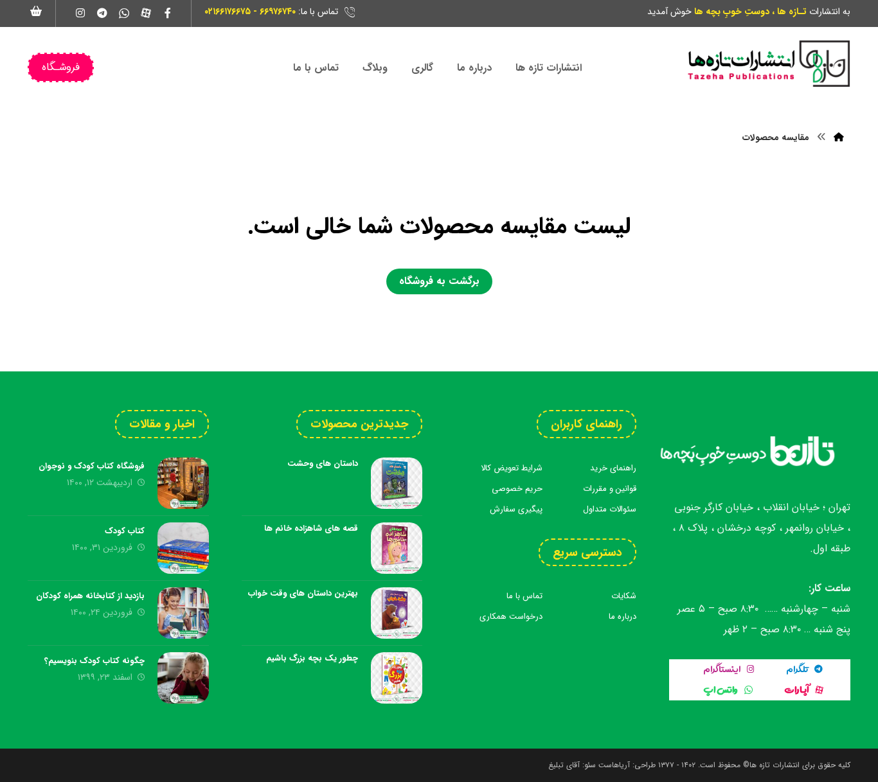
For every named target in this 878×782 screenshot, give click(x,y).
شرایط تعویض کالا (511, 468)
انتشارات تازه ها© (770, 765)
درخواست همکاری (510, 616)
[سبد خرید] (36, 11)
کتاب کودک (125, 531)
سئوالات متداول (609, 509)
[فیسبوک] (167, 13)
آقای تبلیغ (564, 765)
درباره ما (622, 616)
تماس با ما (524, 596)
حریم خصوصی (517, 488)
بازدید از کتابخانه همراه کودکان (90, 596)
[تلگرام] (102, 13)
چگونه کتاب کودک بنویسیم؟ (94, 661)
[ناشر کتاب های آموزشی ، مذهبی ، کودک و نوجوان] (768, 63)
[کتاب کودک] (183, 548)
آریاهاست (614, 765)
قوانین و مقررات (609, 488)
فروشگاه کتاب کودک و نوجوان (92, 466)
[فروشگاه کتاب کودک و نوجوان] (183, 483)
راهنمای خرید (613, 468)
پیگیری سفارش (516, 509)
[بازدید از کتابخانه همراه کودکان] (183, 613)
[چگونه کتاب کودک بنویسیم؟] (183, 678)
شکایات (623, 596)
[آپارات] (146, 13)
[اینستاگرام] (80, 13)
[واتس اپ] (124, 13)
